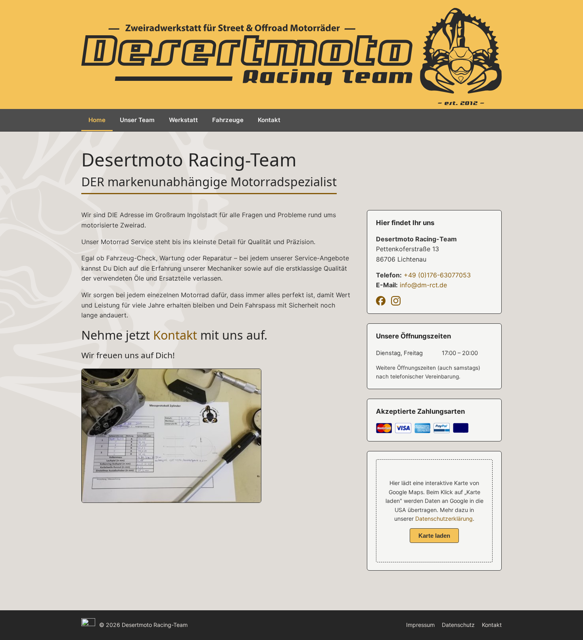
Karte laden (434, 535)
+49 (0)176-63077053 (437, 275)
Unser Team (137, 120)
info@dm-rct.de (423, 285)
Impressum (420, 624)
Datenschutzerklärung (444, 518)
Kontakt (269, 120)
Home (96, 120)
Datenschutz (458, 624)
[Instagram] (396, 301)
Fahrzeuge (228, 120)
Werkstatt (183, 120)
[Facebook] (380, 301)
